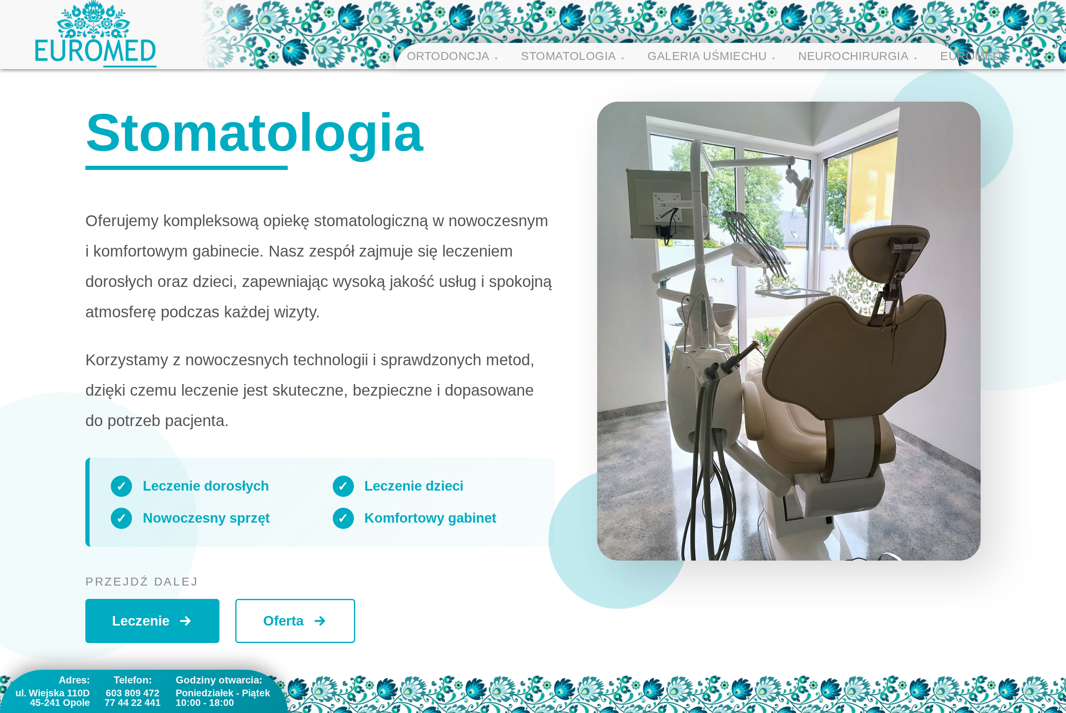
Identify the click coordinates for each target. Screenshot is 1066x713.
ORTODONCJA (448, 56)
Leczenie (140, 620)
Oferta (283, 620)
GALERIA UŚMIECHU (707, 56)
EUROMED (970, 56)
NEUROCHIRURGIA (853, 56)
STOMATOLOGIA (568, 56)
